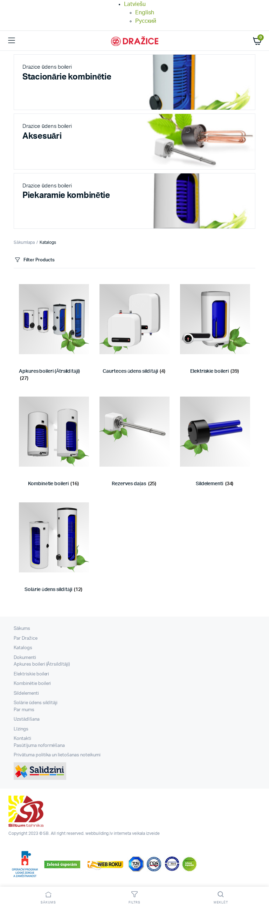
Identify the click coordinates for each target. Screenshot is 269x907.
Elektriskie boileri (31, 674)
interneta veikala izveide (136, 833)
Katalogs (23, 648)
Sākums (22, 628)
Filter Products (39, 260)
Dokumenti (25, 657)
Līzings (21, 729)
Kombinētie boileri (32, 683)
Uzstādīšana (27, 719)
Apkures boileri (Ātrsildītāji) (42, 664)
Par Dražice (25, 638)
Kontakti (22, 738)
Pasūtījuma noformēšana (39, 745)
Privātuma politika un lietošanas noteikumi (57, 755)
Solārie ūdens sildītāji (35, 703)
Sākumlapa (24, 242)
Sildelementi (26, 693)
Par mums (24, 710)
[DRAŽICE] (134, 40)
